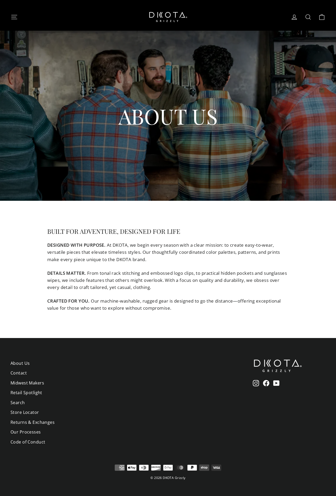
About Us (20, 363)
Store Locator (24, 412)
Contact (18, 373)
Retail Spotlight (26, 392)
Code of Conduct (27, 442)
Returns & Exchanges (32, 422)
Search (17, 402)
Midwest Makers (27, 383)
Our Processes (25, 432)
